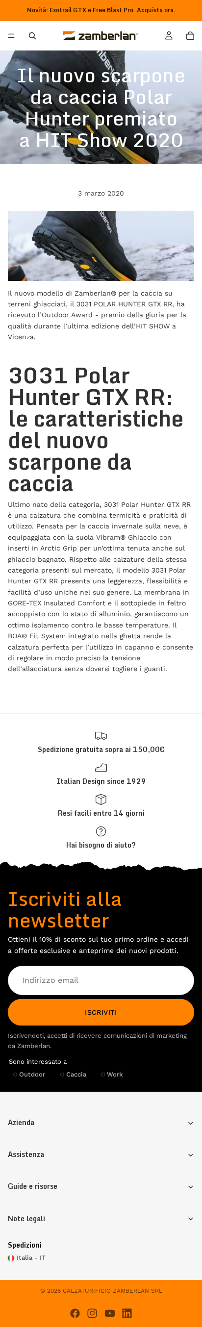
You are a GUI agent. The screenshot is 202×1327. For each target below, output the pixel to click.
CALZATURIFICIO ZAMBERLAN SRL (112, 1290)
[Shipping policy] (101, 742)
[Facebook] (75, 1313)
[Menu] (11, 36)
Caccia (76, 1073)
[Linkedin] (127, 1313)
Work (115, 1073)
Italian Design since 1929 (101, 781)
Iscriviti (101, 1012)
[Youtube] (110, 1313)
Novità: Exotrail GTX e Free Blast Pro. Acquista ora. (101, 10)
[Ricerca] (32, 36)
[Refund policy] (101, 806)
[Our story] (101, 774)
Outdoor (32, 1073)
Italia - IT (31, 1257)
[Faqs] (101, 838)
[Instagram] (92, 1313)
